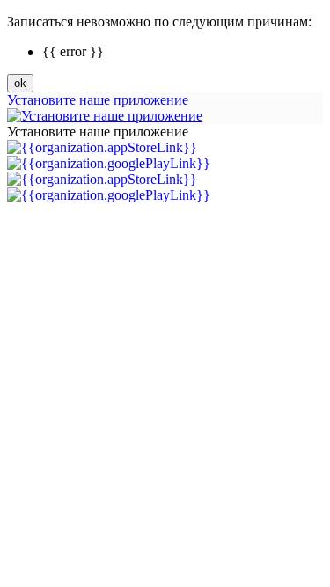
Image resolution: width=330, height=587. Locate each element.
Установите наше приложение (97, 99)
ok (20, 83)
